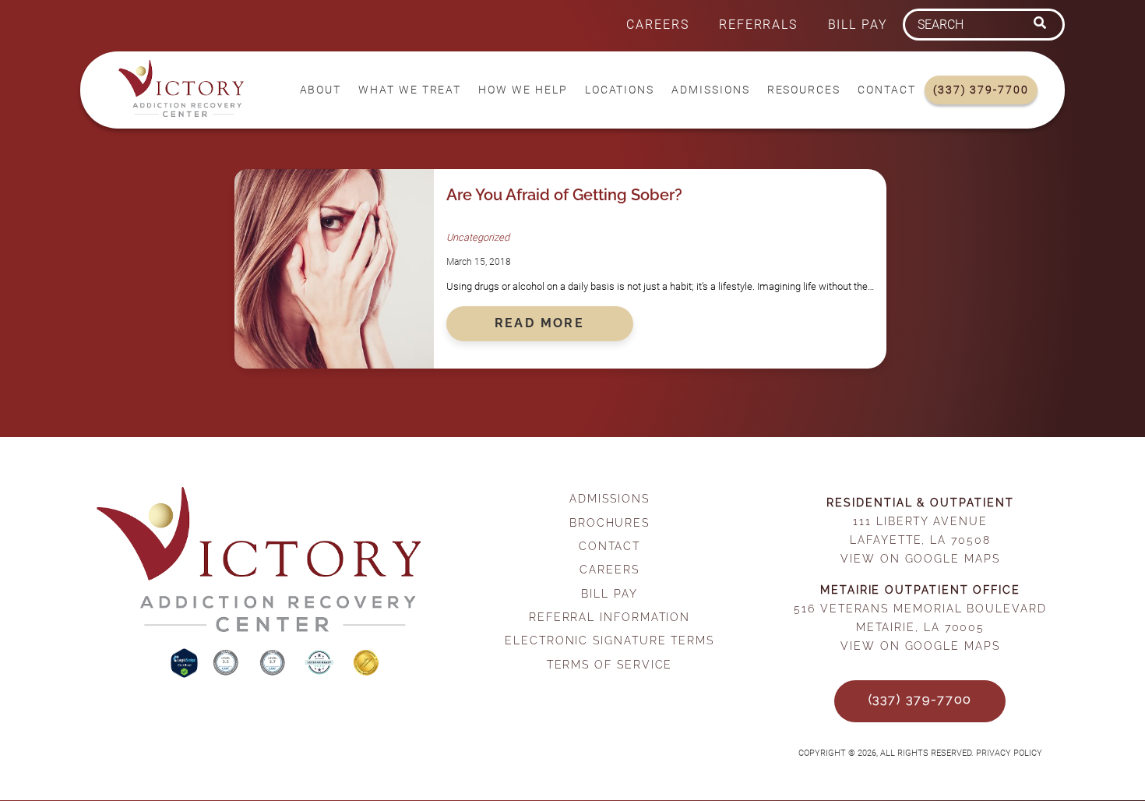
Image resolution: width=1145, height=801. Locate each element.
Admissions (710, 90)
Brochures (609, 522)
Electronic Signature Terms (609, 640)
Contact (886, 90)
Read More (540, 323)
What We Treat (409, 90)
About (321, 90)
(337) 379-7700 (981, 90)
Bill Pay (858, 24)
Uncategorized (477, 237)
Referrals (758, 24)
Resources (803, 90)
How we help (522, 90)
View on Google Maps (919, 558)
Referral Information (609, 616)
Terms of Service (610, 664)
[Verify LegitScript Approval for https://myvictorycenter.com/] (186, 673)
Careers (657, 24)
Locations (619, 90)
